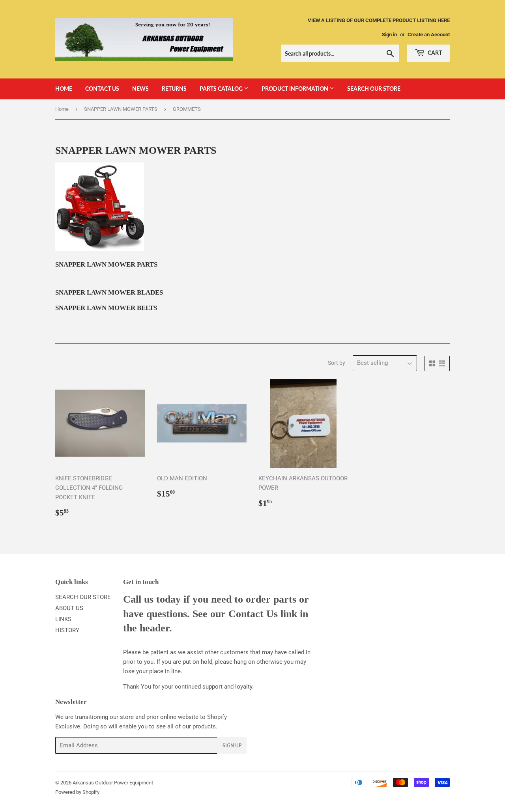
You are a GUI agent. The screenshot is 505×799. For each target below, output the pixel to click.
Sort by (336, 363)
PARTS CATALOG (222, 88)
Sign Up (232, 746)
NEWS (140, 88)
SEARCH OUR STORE (373, 88)
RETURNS (174, 88)
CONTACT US (102, 88)
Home (62, 109)
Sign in (389, 34)
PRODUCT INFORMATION (295, 88)
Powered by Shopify (77, 792)
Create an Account (429, 34)
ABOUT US (69, 608)
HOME (63, 88)
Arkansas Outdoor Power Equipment (113, 783)
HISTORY (67, 630)
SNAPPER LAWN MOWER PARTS (120, 109)
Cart (434, 52)
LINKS (63, 619)
